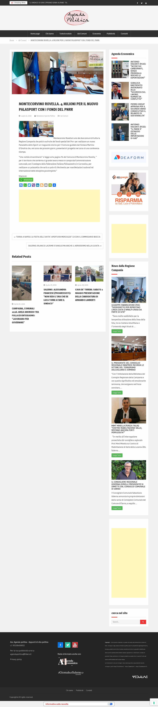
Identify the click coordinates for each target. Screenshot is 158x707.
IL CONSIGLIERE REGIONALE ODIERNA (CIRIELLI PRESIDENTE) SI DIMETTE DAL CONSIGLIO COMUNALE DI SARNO (128, 485)
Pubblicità (111, 33)
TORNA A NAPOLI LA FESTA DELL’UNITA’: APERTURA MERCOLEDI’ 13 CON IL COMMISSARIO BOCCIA (58, 237)
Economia (97, 33)
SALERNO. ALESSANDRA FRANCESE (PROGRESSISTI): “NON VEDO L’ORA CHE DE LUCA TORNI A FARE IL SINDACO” (57, 296)
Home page (35, 33)
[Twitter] (142, 3)
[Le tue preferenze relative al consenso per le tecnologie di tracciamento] (154, 703)
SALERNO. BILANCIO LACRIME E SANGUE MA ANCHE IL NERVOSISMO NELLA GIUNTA (63, 245)
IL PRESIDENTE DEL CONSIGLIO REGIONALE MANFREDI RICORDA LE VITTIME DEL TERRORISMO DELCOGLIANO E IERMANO (128, 366)
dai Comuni (82, 33)
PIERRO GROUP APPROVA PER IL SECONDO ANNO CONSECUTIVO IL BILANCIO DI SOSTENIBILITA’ (138, 110)
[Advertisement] (59, 206)
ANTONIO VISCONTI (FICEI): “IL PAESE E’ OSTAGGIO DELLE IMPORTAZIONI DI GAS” (138, 131)
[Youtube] (146, 3)
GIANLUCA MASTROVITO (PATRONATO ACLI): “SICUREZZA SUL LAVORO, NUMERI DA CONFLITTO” (138, 91)
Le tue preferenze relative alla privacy (89, 704)
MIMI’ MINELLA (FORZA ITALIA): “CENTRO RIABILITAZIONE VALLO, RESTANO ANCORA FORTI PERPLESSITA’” (127, 429)
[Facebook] (137, 3)
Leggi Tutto (117, 331)
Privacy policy (16, 659)
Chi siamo (50, 33)
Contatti (124, 33)
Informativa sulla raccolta (57, 704)
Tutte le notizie (65, 33)
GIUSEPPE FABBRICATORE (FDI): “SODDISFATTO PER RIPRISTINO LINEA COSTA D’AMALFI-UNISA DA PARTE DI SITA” (127, 308)
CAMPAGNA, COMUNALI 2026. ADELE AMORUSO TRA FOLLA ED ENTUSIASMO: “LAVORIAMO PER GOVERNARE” (25, 315)
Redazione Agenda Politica (46, 116)
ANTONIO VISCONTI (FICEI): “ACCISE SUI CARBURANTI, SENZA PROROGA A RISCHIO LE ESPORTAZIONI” (138, 69)
